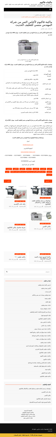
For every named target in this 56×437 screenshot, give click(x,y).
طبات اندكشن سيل (28, 418)
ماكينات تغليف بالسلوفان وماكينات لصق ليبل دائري (38, 345)
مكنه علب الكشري (19, 204)
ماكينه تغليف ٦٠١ (20, 257)
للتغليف (8, 169)
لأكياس (15, 169)
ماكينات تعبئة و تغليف (45, 342)
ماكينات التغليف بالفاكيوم (44, 318)
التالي (8, 181)
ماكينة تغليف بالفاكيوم (45, 376)
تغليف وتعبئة (48, 298)
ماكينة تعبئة (48, 369)
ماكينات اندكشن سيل (45, 322)
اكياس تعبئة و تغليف (46, 288)
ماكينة (49, 171)
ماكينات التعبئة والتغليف (28, 412)
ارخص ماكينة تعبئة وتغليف (44, 285)
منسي (48, 174)
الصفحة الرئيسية (28, 410)
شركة (28, 169)
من (7, 171)
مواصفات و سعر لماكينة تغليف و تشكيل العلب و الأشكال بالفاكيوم (41, 202)
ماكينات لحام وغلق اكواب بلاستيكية (42, 366)
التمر (49, 169)
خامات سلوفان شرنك (45, 308)
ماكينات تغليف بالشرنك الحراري (43, 349)
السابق (47, 181)
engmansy (46, 206)
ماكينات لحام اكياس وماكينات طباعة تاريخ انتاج (39, 362)
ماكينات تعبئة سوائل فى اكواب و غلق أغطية (40, 332)
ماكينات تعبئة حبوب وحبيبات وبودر (42, 329)
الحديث (42, 169)
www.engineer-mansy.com (28, 152)
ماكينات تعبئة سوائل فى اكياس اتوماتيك (41, 335)
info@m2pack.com (28, 144)
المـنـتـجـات (48, 291)
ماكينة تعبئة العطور (46, 373)
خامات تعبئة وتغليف (46, 305)
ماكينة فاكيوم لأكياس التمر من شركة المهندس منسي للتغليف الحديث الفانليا (27, 171)
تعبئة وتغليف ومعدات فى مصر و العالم (41, 295)
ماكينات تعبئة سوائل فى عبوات (43, 339)
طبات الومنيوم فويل (46, 315)
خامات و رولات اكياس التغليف (28, 416)
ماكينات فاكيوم (46, 2)
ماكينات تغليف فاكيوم (45, 356)
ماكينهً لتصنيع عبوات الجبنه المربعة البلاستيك (40, 402)
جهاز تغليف (48, 301)
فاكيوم (22, 169)
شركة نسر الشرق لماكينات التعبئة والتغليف (40, 312)
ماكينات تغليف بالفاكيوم (46, 28)
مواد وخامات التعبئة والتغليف (28, 414)
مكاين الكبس (47, 226)
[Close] (55, 434)
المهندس (35, 169)
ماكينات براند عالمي (46, 325)
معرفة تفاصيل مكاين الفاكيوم (16, 227)
